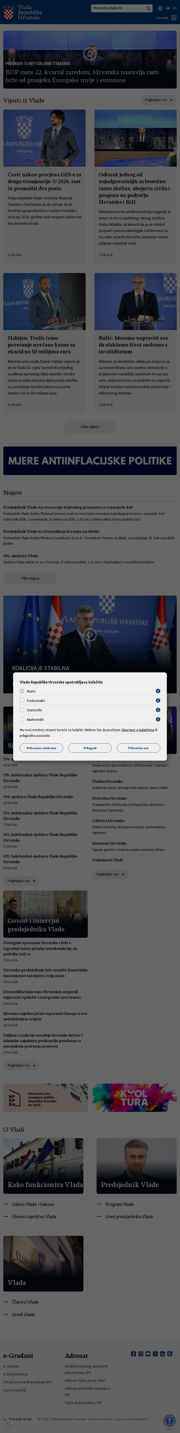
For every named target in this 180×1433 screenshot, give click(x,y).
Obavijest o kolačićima (137, 730)
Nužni (31, 691)
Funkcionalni (36, 701)
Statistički (34, 710)
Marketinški (35, 719)
